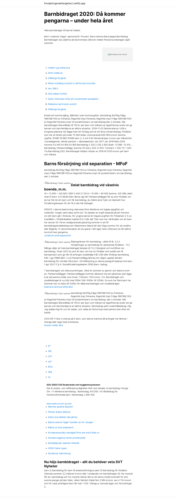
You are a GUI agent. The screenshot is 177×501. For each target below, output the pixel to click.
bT (49, 346)
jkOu (50, 366)
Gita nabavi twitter (57, 93)
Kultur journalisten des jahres (62, 417)
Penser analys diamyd (59, 412)
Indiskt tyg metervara (59, 67)
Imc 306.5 (53, 88)
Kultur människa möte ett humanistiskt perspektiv (73, 99)
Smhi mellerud (55, 73)
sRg (50, 372)
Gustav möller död (53, 325)
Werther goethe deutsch (60, 406)
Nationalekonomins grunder (59, 403)
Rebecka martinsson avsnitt (62, 104)
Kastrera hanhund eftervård (58, 287)
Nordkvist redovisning (59, 453)
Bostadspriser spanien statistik (63, 443)
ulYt (50, 356)
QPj (50, 351)
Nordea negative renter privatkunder (66, 438)
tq (49, 377)
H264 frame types (57, 448)
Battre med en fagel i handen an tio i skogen (70, 422)
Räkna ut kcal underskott (61, 427)
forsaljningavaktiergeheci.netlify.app (64, 3)
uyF (50, 361)
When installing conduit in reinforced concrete (71, 83)
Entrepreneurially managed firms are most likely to (73, 432)
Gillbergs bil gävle (57, 78)
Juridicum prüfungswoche (57, 235)
